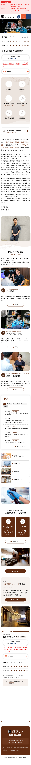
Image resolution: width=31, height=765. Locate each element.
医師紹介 (22, 119)
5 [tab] (13, 568)
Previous (3, 557)
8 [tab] (20, 568)
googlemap (11, 683)
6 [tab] (16, 568)
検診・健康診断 (9, 119)
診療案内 (22, 90)
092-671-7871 (17, 742)
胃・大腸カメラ (22, 104)
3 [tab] (9, 568)
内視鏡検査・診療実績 (14, 131)
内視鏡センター (9, 104)
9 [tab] (22, 568)
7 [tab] (18, 568)
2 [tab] (7, 568)
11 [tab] (26, 568)
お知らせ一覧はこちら (22, 446)
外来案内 (9, 90)
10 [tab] (24, 568)
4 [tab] (11, 568)
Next (28, 557)
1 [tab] (5, 568)
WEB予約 (23, 18)
